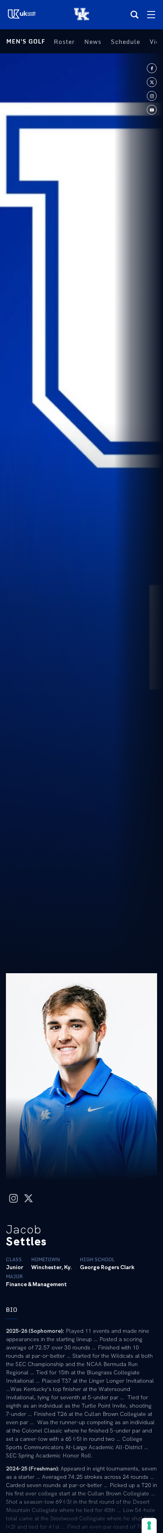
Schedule (125, 41)
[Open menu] (151, 14)
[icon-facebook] (152, 68)
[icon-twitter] (152, 82)
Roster (64, 41)
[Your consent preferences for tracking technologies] (149, 1525)
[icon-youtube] (152, 110)
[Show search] (134, 14)
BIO (11, 1309)
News (92, 41)
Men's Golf (25, 41)
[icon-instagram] (152, 96)
